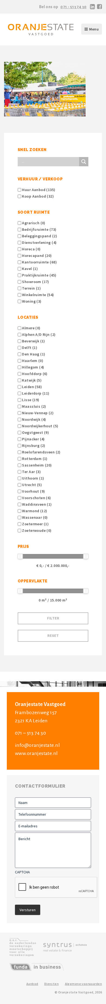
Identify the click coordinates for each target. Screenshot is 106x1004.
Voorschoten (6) (36, 497)
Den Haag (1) (33, 354)
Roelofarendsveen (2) (41, 452)
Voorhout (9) (33, 491)
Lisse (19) (30, 399)
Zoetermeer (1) (35, 523)
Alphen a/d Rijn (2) (38, 334)
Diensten (51, 984)
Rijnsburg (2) (33, 445)
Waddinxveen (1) (36, 504)
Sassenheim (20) (36, 465)
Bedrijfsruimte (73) (38, 229)
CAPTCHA (22, 872)
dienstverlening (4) (39, 242)
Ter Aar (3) (31, 471)
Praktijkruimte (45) (38, 275)
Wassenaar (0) (34, 517)
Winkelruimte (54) (37, 294)
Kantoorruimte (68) (39, 262)
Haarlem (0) (32, 360)
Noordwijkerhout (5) (39, 425)
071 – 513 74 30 (30, 733)
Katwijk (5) (31, 380)
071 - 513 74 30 (73, 7)
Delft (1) (29, 347)
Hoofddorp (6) (34, 373)
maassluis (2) (33, 406)
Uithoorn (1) (32, 478)
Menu (94, 29)
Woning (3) (31, 301)
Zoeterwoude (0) (36, 530)
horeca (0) (31, 249)
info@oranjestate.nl (37, 745)
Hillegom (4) (32, 367)
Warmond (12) (34, 510)
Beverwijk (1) (33, 341)
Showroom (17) (35, 281)
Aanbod (32, 984)
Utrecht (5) (31, 484)
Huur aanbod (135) (38, 189)
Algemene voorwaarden (83, 984)
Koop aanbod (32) (37, 196)
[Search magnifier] (83, 161)
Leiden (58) (31, 386)
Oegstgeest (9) (35, 432)
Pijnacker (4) (33, 439)
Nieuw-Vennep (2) (37, 412)
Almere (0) (30, 328)
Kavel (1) (29, 268)
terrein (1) (31, 288)
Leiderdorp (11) (35, 393)
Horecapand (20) (36, 255)
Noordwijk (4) (33, 419)
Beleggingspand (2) (39, 236)
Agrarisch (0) (33, 222)
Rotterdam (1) (34, 458)
